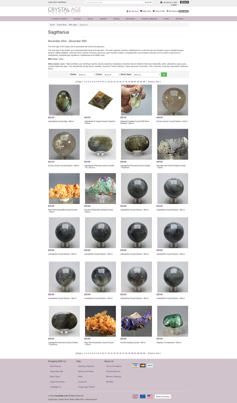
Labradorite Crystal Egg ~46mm (61, 121)
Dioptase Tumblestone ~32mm (169, 342)
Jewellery (103, 18)
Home (52, 24)
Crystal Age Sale (56, 371)
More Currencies (162, 396)
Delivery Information (86, 371)
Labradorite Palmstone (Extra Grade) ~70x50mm (135, 166)
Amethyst (77, 18)
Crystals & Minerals (149, 18)
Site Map (109, 381)
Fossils (166, 18)
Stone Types (126, 74)
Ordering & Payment (86, 366)
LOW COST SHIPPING (57, 2)
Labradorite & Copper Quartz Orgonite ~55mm (99, 122)
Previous (151, 81)
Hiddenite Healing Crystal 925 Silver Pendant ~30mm (134, 122)
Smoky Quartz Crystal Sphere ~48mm (63, 165)
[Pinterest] (187, 2)
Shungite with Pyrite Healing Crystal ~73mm (171, 166)
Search (147, 2)
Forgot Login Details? (86, 387)
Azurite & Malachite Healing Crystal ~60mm (98, 210)
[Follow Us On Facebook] (181, 2)
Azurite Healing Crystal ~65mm (133, 342)
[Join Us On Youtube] (184, 2)
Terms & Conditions (113, 366)
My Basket (178, 11)
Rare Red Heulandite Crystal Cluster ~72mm (99, 343)
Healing (116, 18)
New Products (55, 366)
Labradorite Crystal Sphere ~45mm (134, 209)
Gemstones (130, 18)
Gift (179, 18)
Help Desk (146, 11)
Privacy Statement (113, 371)
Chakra (73, 74)
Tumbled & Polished (59, 18)
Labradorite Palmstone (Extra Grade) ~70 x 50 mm (99, 166)
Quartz (90, 18)
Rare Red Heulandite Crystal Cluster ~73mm (63, 210)
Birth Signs (73, 24)
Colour (99, 74)
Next (157, 81)
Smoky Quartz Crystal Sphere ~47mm (172, 121)
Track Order (160, 11)
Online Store (62, 24)
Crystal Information (57, 381)
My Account (133, 11)
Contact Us (82, 381)
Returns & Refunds (113, 376)
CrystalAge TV (55, 387)
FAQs (80, 376)
